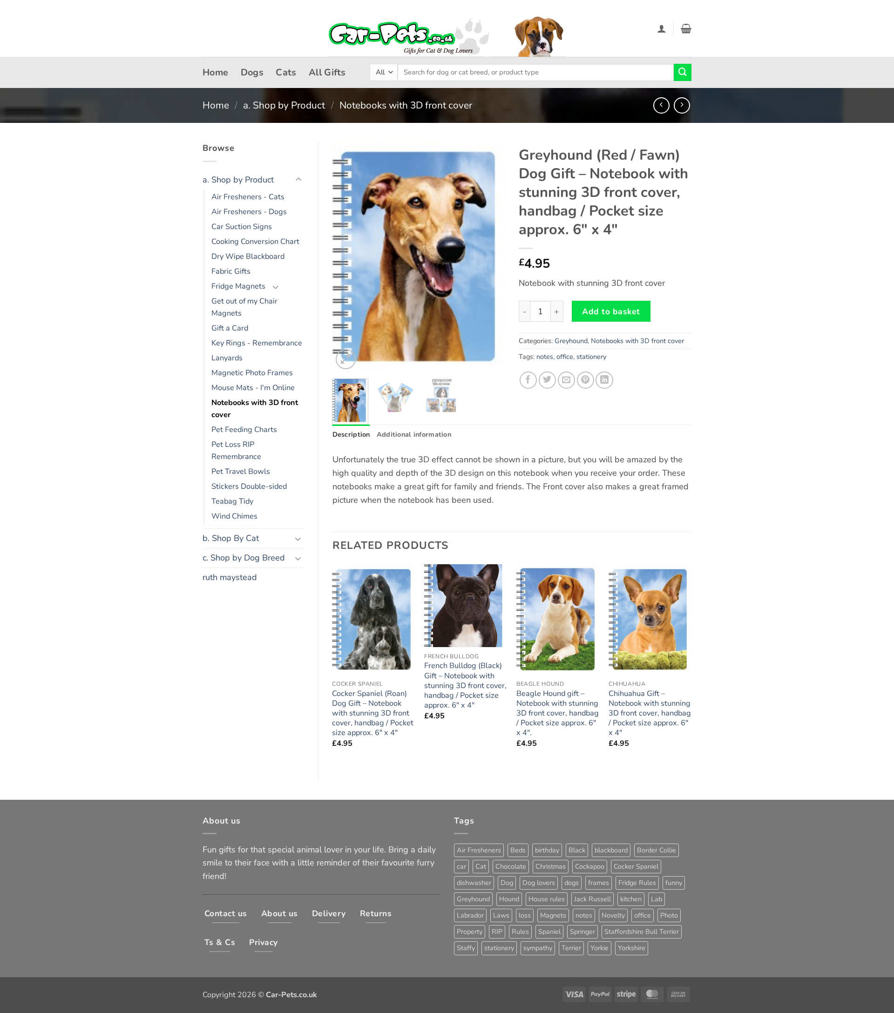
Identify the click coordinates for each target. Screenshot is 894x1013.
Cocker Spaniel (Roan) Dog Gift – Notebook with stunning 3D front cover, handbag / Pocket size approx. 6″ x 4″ (372, 713)
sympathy (537, 947)
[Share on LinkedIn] (604, 380)
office (564, 356)
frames (598, 882)
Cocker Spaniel (636, 866)
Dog (507, 882)
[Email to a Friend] (566, 380)
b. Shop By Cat (231, 538)
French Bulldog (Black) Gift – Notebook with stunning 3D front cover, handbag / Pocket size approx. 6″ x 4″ (465, 685)
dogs (571, 882)
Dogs (252, 72)
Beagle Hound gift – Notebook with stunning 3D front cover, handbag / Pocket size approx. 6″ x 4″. (557, 713)
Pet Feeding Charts (244, 430)
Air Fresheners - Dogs (249, 212)
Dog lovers (538, 882)
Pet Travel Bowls (240, 471)
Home (216, 72)
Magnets (553, 915)
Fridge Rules (637, 882)
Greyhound (571, 340)
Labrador (470, 915)
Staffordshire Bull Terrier (641, 931)
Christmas (550, 866)
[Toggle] (298, 180)
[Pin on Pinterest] (585, 380)
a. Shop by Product (284, 105)
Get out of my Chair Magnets (244, 307)
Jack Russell (592, 899)
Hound (509, 899)
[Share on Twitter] (547, 380)
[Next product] (661, 105)
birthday (547, 850)
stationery (591, 356)
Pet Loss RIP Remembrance (236, 450)
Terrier (571, 947)
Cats (286, 72)
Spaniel (549, 931)
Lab (656, 899)
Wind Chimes (234, 516)
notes (544, 356)
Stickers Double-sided (249, 486)
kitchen (631, 899)
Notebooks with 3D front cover (405, 105)
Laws (501, 915)
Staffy (466, 947)
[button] (661, 28)
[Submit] (682, 72)
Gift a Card (229, 328)
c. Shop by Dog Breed (244, 557)
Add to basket (611, 311)
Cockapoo (589, 866)
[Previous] (347, 257)
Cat (480, 866)
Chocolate (510, 866)
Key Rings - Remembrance (256, 343)
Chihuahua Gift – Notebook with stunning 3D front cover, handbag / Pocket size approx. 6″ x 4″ (650, 713)
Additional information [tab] (414, 434)
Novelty (613, 915)
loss (525, 915)
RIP (497, 931)
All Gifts (327, 72)
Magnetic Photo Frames (252, 373)
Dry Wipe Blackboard (247, 256)
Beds (518, 850)
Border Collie (656, 850)
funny (673, 882)
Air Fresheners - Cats (247, 197)
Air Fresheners (479, 850)
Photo (669, 915)
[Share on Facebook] (528, 380)
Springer (582, 931)
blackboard (611, 850)
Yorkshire (631, 947)
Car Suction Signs (241, 227)
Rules (520, 931)
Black (577, 850)
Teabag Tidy (232, 501)
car (461, 866)
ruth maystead (230, 577)
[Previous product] (682, 105)
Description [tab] (351, 434)
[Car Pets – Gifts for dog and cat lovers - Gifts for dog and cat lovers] (447, 28)
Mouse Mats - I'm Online (253, 388)
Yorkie (599, 947)
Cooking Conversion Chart (255, 241)
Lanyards (227, 358)
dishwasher (474, 882)
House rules (546, 899)
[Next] (489, 257)
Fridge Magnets (238, 286)
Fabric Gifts (231, 271)
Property (469, 931)
